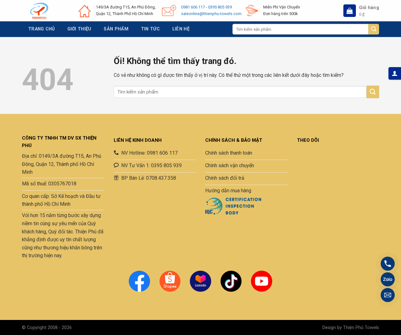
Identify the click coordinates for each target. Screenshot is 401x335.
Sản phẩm (116, 29)
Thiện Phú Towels (361, 327)
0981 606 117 (193, 7)
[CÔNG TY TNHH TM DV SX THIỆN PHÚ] (39, 11)
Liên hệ (181, 29)
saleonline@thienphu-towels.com (211, 13)
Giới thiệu (79, 29)
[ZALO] (388, 279)
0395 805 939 (220, 7)
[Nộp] (373, 29)
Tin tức (150, 29)
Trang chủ (41, 29)
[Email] (388, 295)
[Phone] (388, 264)
